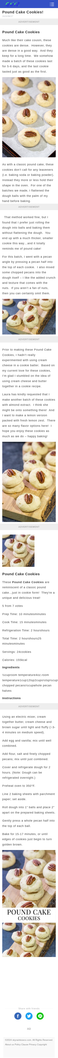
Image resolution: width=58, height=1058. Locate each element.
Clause (24, 1044)
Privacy (32, 1044)
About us (9, 1044)
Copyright (42, 1044)
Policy (18, 1044)
